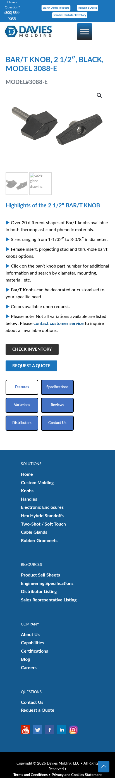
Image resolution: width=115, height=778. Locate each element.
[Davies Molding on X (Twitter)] (39, 730)
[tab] (22, 387)
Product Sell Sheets (40, 575)
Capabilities (32, 643)
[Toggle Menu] (84, 31)
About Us (30, 634)
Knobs (27, 491)
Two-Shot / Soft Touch (43, 524)
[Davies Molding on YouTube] (27, 730)
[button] (99, 95)
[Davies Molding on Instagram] (75, 730)
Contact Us (32, 702)
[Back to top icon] (103, 766)
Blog (25, 659)
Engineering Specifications (47, 583)
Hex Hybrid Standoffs (42, 516)
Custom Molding (37, 483)
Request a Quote (37, 710)
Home (27, 474)
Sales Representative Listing (48, 600)
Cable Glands (34, 532)
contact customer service (58, 323)
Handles (29, 499)
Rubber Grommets (39, 540)
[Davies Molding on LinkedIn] (63, 730)
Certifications (34, 651)
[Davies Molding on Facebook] (51, 730)
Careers (29, 667)
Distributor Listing (39, 591)
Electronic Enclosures (42, 507)
